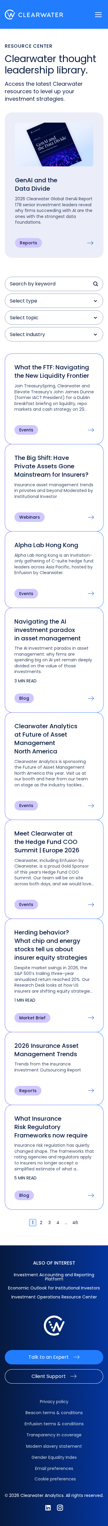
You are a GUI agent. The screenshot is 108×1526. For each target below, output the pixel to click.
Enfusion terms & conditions (54, 1424)
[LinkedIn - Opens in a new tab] (48, 1507)
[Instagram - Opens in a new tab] (60, 1507)
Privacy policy (54, 1402)
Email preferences (54, 1468)
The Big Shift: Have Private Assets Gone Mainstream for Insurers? (52, 466)
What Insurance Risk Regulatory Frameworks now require (51, 1127)
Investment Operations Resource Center (54, 1297)
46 (75, 1223)
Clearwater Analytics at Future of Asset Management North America (45, 739)
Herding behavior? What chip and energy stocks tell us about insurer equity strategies (50, 945)
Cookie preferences (55, 1479)
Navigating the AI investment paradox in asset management (47, 629)
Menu (98, 14)
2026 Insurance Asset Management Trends (46, 1050)
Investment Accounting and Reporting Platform (54, 1277)
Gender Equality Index (54, 1457)
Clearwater (34, 14)
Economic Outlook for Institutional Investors (54, 1288)
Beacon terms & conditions (54, 1413)
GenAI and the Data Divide (36, 184)
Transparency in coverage (54, 1435)
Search (96, 284)
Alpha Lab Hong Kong (46, 545)
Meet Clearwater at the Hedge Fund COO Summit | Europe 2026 (47, 841)
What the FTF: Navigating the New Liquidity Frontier (52, 371)
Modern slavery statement (54, 1446)
